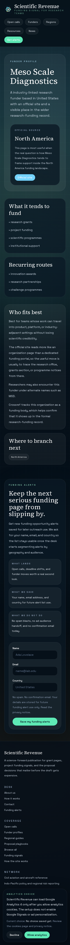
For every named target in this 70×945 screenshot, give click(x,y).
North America (19, 457)
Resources (13, 31)
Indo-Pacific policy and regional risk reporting (31, 883)
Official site (25, 177)
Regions (51, 22)
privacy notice (21, 712)
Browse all (10, 849)
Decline (14, 935)
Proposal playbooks (16, 843)
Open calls (13, 22)
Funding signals (13, 855)
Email (15, 664)
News (32, 31)
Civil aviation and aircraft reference (26, 877)
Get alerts (13, 39)
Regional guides (14, 838)
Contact (9, 804)
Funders (33, 22)
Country (17, 680)
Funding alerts (13, 810)
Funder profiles (13, 832)
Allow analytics (37, 935)
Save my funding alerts (35, 721)
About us (9, 792)
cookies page (20, 926)
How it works (12, 798)
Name (16, 648)
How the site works (16, 861)
